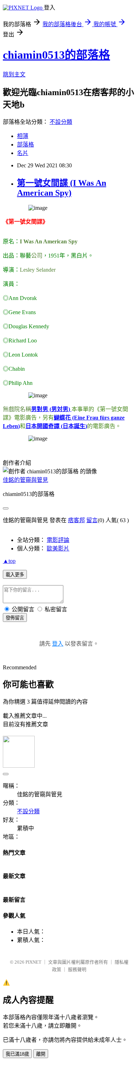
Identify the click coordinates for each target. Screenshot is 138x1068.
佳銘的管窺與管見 (25, 480)
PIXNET (33, 962)
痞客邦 (76, 520)
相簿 (22, 136)
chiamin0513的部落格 (56, 54)
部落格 (25, 145)
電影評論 (58, 540)
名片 (22, 153)
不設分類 (61, 122)
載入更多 (15, 574)
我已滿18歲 (17, 1054)
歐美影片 (58, 548)
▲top (9, 561)
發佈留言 (15, 617)
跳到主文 (14, 74)
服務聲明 (77, 969)
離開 (40, 1054)
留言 (92, 520)
